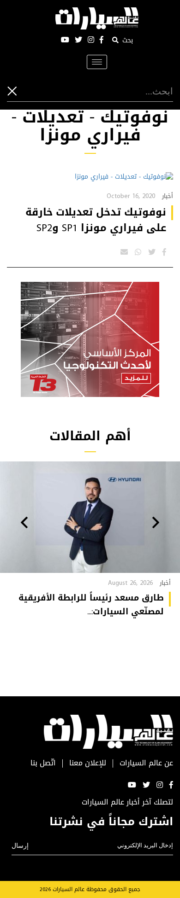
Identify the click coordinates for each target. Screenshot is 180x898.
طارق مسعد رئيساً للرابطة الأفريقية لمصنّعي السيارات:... (91, 604)
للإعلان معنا (87, 763)
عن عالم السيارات (146, 763)
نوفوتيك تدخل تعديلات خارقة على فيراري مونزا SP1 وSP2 (95, 220)
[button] (155, 523)
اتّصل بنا (43, 763)
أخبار (167, 196)
